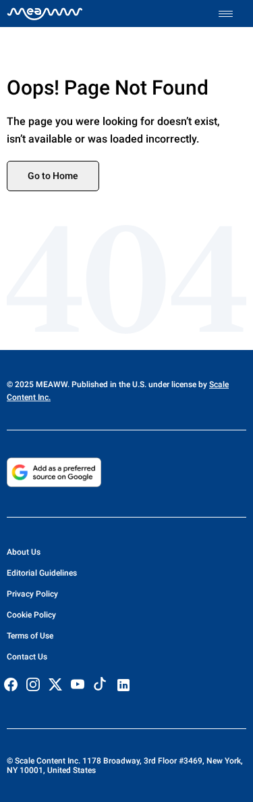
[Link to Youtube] (77, 684)
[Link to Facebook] (11, 684)
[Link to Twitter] (55, 684)
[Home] (45, 13)
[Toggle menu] (232, 14)
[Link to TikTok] (100, 686)
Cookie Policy (31, 615)
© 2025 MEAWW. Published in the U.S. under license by (108, 384)
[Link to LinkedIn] (123, 685)
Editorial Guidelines (42, 573)
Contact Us (27, 656)
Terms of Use (30, 636)
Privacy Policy (32, 594)
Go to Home (53, 175)
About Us (23, 552)
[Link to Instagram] (33, 684)
